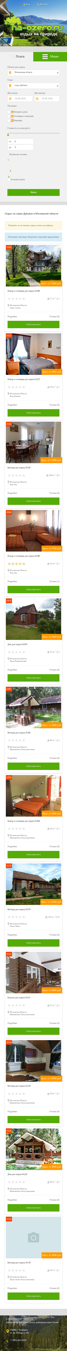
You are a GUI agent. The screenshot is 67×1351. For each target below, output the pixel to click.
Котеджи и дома (20, 112)
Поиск (20, 56)
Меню (54, 56)
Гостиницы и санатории (24, 116)
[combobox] (36, 73)
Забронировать (33, 324)
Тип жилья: (12, 106)
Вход (28, 4)
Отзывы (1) (54, 581)
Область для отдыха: (16, 67)
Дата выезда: (39, 93)
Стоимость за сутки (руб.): (18, 128)
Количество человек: (18, 154)
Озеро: (10, 80)
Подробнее (12, 316)
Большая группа (18, 179)
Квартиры (18, 120)
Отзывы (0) (54, 316)
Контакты (44, 4)
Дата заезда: (12, 93)
